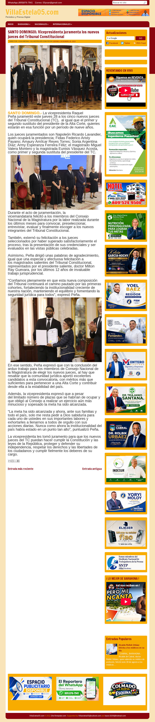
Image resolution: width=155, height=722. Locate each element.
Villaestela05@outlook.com (89, 716)
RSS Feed (141, 43)
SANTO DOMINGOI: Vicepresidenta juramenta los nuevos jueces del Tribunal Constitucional (53, 34)
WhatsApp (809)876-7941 (20, 2)
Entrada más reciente (20, 469)
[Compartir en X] (15, 460)
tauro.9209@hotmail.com (115, 716)
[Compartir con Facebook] (18, 460)
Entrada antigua (92, 469)
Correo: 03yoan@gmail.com (48, 2)
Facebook (113, 43)
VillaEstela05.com (32, 12)
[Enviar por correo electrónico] (9, 460)
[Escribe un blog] (12, 460)
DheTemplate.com (58, 716)
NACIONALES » (41, 24)
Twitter (127, 43)
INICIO (10, 24)
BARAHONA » (24, 24)
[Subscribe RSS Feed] (135, 43)
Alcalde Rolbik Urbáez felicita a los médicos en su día (131, 648)
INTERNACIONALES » (62, 24)
